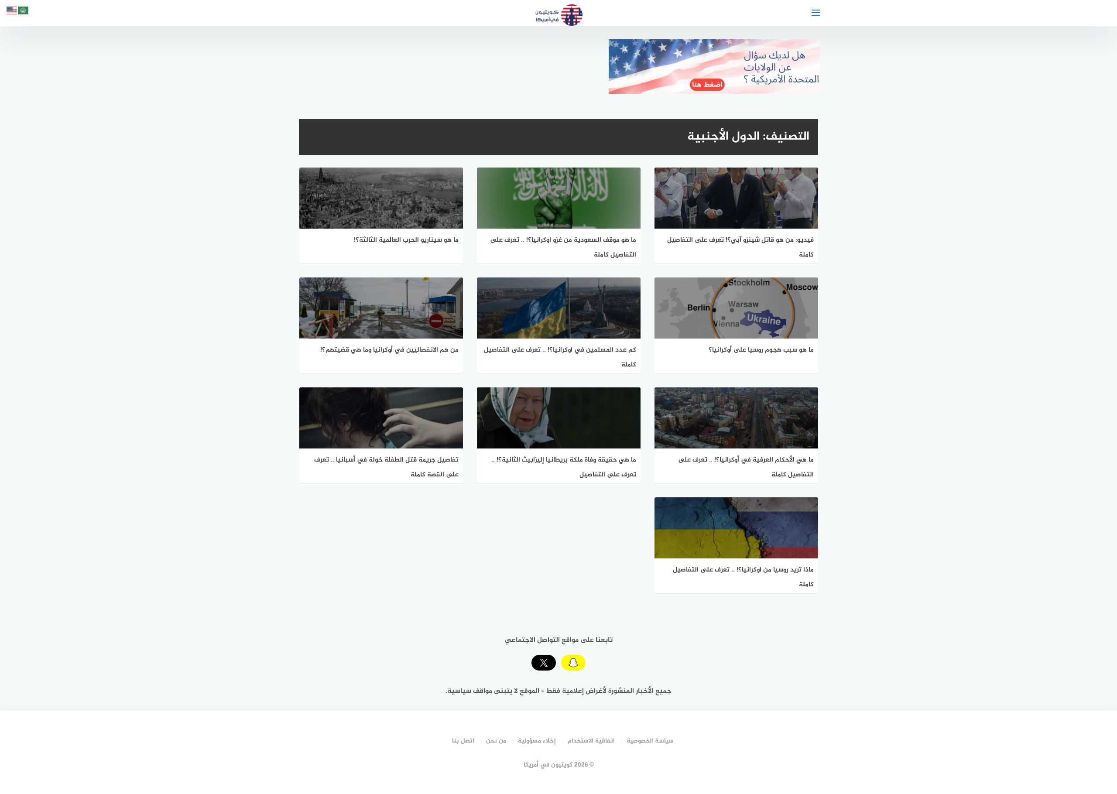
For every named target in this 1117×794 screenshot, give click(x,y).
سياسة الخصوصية (650, 741)
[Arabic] (23, 12)
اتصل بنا (463, 741)
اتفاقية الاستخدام (591, 741)
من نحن (496, 741)
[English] (12, 12)
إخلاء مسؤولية (537, 741)
